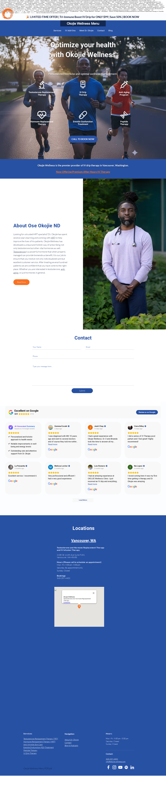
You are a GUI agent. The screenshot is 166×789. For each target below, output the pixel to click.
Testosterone (19, 251)
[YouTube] (120, 767)
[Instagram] (114, 767)
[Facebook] (108, 767)
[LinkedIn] (132, 767)
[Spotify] (126, 767)
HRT (53, 237)
